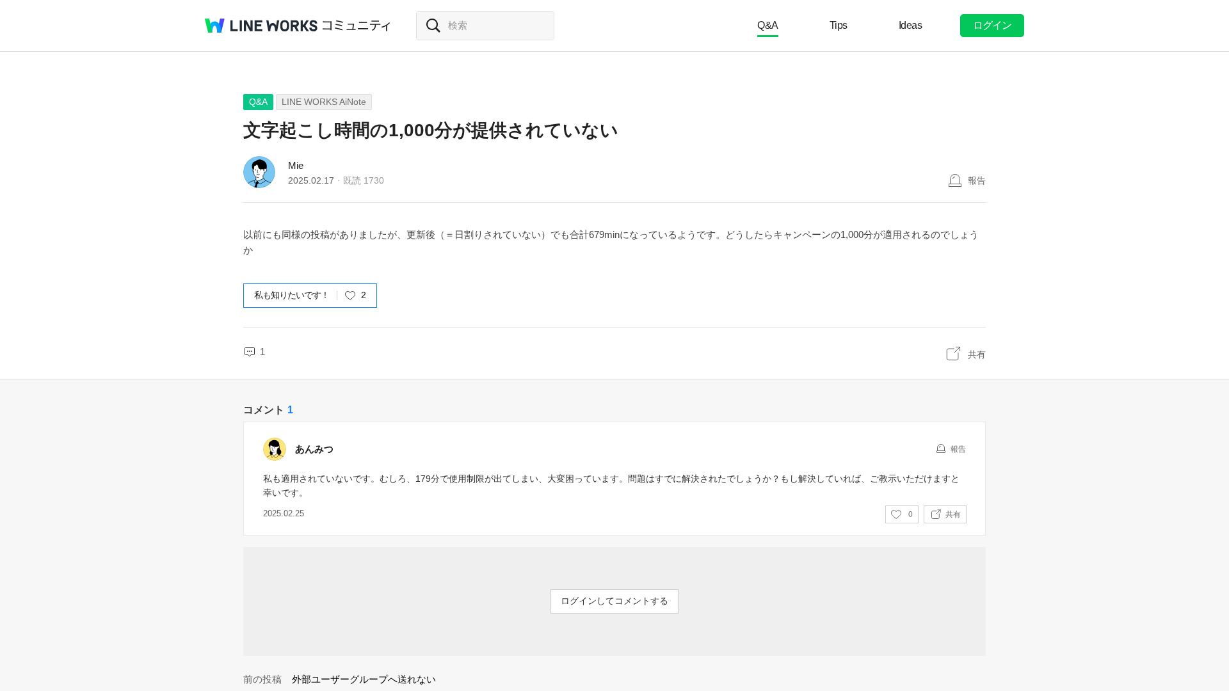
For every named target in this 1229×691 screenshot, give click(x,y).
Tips (838, 25)
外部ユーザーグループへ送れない (364, 679)
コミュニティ (356, 25)
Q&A (767, 25)
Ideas (910, 25)
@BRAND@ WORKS (261, 26)
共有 (977, 354)
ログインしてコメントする (614, 601)
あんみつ (314, 448)
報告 (977, 180)
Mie (295, 165)
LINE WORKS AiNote (324, 102)
